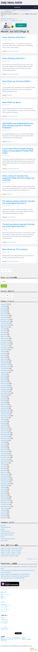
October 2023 (5, 368)
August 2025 (4, 327)
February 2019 (5, 474)
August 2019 (4, 463)
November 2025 (5, 321)
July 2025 (3, 329)
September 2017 (5, 506)
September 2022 (5, 393)
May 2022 (3, 400)
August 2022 (4, 395)
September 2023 (5, 370)
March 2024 (4, 359)
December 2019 (5, 455)
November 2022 (5, 389)
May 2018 (3, 491)
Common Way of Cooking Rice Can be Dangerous (15, 576)
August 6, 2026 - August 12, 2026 (10, 554)
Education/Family (11, 217)
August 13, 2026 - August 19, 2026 (11, 552)
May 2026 (3, 310)
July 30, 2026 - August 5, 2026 (9, 556)
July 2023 (3, 374)
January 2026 (4, 317)
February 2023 (5, 383)
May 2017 (3, 514)
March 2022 (4, 404)
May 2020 (3, 446)
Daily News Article (11, 2)
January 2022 (4, 408)
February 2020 (5, 451)
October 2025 (5, 323)
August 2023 (4, 372)
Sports (3, 536)
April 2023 (4, 380)
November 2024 (5, 344)
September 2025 (5, 325)
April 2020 (4, 448)
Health (3, 529)
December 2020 (5, 432)
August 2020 (4, 440)
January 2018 (4, 498)
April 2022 (4, 402)
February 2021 (5, 429)
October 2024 (5, 346)
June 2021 (4, 421)
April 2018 (4, 493)
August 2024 (4, 349)
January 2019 (4, 476)
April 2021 (4, 425)
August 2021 (4, 417)
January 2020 (4, 453)
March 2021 (4, 427)
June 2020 (4, 444)
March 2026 (4, 314)
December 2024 (5, 342)
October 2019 (5, 459)
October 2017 (5, 504)
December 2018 (5, 478)
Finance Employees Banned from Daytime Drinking (15, 574)
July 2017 (3, 510)
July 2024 (3, 351)
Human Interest (5, 531)
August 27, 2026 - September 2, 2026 (11, 548)
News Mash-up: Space (11, 102)
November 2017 (5, 502)
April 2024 (4, 357)
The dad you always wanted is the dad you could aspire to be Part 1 (18, 225)
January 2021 (4, 431)
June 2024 (4, 353)
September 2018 (5, 483)
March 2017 (4, 517)
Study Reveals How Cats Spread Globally (12, 578)
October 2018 (5, 482)
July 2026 (3, 306)
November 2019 (5, 457)
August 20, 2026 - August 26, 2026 (11, 550)
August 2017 (4, 508)
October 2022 (5, 391)
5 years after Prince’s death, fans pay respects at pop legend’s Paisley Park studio (17, 150)
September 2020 (5, 438)
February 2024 (5, 361)
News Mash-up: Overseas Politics (16, 81)
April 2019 (4, 470)
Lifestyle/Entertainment (13, 51)
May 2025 (3, 332)
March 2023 (4, 381)
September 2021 (5, 415)
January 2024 (4, 363)
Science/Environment (12, 116)
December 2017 (5, 500)
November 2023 (5, 366)
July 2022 (3, 397)
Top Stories (10, 95)
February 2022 (5, 406)
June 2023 (4, 376)
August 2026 (4, 304)
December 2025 (5, 319)
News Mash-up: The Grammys (15, 249)
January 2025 (4, 340)
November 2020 (5, 434)
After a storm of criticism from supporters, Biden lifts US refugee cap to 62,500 (18, 178)
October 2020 (5, 436)
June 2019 (4, 466)
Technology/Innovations (8, 538)
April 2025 (4, 334)
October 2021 (5, 414)
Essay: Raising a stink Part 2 (14, 37)
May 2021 (3, 423)
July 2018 (3, 487)
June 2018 (4, 489)
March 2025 (4, 336)
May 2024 (3, 355)
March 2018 (4, 495)
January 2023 (4, 385)
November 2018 (5, 480)
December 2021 (5, 410)
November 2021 (5, 412)
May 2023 (3, 378)
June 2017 (4, 512)
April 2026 (4, 312)
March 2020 (4, 449)
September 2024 (5, 347)
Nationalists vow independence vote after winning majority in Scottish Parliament (17, 125)
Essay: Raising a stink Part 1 (14, 58)
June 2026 (4, 308)
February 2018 (5, 497)
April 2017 (4, 516)
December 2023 (5, 364)
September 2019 (5, 461)
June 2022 (4, 399)
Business (3, 525)
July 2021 (3, 419)
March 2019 (4, 472)
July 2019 (3, 465)
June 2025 (4, 330)
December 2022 (5, 387)
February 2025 (5, 338)
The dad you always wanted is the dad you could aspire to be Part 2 (18, 202)
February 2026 (5, 315)
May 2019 (3, 468)
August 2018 (4, 485)
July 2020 (3, 442)
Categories (25, 7)
